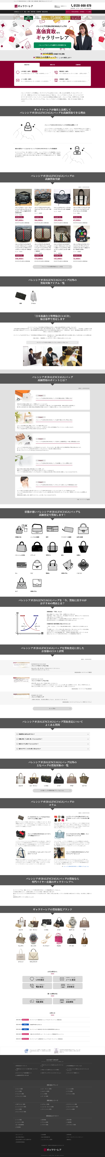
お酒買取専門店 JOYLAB (22, 1075)
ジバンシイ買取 (71, 1093)
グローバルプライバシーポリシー (75, 1137)
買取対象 (33, 11)
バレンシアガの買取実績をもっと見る (52, 266)
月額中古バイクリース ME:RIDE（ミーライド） (27, 1069)
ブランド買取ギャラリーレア (19, 14)
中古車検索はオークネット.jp (74, 1065)
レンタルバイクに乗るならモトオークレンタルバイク (78, 1069)
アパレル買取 (45, 1122)
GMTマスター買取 (20, 1104)
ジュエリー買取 (20, 1122)
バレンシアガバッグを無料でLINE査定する (52, 45)
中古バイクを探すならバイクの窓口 (50, 1069)
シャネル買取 (70, 1088)
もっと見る (52, 708)
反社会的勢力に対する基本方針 (23, 1139)
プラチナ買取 (45, 1124)
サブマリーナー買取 (72, 1104)
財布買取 (44, 1119)
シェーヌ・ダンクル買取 (48, 1106)
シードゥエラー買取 (21, 1106)
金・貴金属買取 (20, 1124)
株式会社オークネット (21, 1065)
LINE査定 (82, 11)
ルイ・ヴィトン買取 (47, 1088)
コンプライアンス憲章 (47, 1139)
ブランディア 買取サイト (73, 1072)
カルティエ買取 (45, 1091)
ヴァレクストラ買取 (21, 1096)
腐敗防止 (69, 1139)
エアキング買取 (45, 1104)
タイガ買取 (19, 1109)
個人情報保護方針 (46, 1137)
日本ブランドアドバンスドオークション (51, 1072)
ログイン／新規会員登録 (72, 11)
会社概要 (44, 1134)
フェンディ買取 (20, 1093)
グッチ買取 (19, 1091)
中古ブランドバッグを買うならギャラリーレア (52, 1065)
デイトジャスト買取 (47, 1109)
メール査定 (88, 11)
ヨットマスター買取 (21, 1111)
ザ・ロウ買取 (45, 1096)
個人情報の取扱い (20, 1137)
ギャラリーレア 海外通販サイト (24, 1072)
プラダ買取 (70, 1091)
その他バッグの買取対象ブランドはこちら (52, 790)
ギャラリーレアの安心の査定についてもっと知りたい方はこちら (52, 342)
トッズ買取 (44, 1093)
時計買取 (69, 1119)
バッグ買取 (19, 1119)
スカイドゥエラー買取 (72, 1106)
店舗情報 (38, 11)
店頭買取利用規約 (20, 1142)
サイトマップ (19, 1134)
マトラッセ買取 (71, 1109)
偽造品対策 (45, 11)
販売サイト (64, 6)
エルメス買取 (19, 1088)
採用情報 (69, 1134)
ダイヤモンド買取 (71, 1124)
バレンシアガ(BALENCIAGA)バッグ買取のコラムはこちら (76, 866)
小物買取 (69, 1122)
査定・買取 (27, 11)
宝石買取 (18, 1127)
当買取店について (18, 11)
